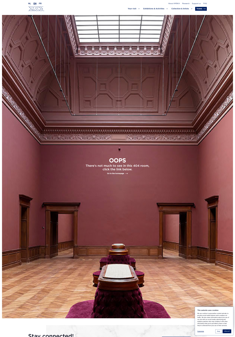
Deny (218, 331)
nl (29, 4)
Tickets (199, 9)
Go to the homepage (115, 173)
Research (186, 3)
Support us (196, 3)
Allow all (227, 331)
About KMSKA (174, 3)
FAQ (205, 3)
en (35, 4)
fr (40, 4)
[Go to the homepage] (36, 9)
